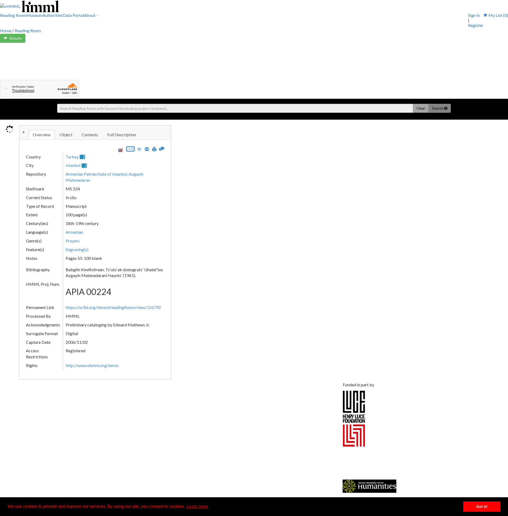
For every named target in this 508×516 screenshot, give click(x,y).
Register (475, 25)
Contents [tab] (89, 134)
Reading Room (13, 15)
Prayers (73, 240)
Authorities (52, 15)
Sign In (474, 15)
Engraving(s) (77, 249)
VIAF (91, 156)
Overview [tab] (42, 134)
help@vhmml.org (64, 422)
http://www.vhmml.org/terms (92, 365)
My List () (498, 15)
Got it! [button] (482, 506)
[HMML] (176, 393)
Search (438, 108)
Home (5, 30)
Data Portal (73, 15)
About (90, 15)
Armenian (74, 231)
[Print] (154, 148)
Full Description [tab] (121, 134)
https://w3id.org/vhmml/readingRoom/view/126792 (113, 307)
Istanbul (73, 165)
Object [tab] (66, 134)
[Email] (147, 148)
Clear (420, 108)
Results (15, 38)
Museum (34, 15)
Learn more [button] (197, 506)
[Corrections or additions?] (161, 148)
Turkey (72, 156)
